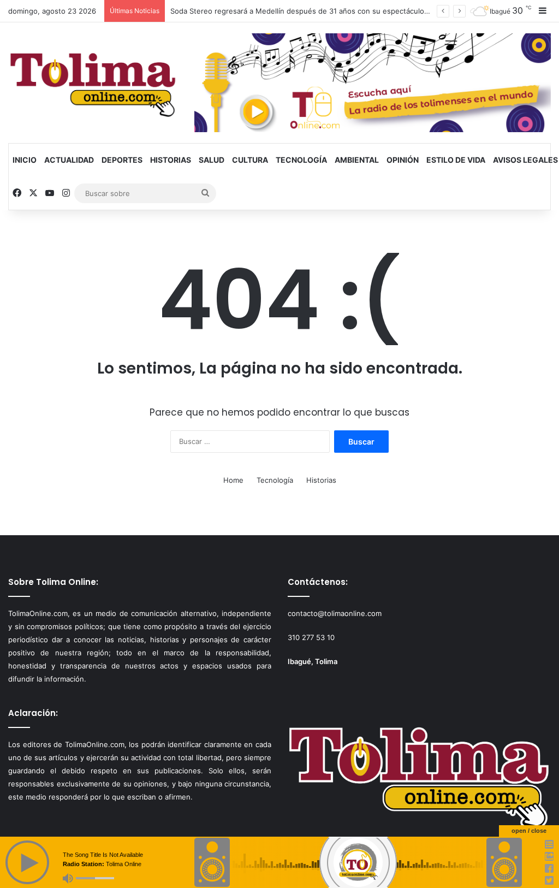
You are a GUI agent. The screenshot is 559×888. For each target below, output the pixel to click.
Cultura (250, 159)
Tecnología (301, 159)
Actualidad (69, 159)
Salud (211, 159)
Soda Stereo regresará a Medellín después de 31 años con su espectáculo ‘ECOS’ (309, 11)
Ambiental (357, 159)
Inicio (25, 159)
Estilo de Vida (455, 159)
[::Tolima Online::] (93, 81)
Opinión (402, 159)
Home (233, 480)
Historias (170, 159)
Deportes (122, 159)
